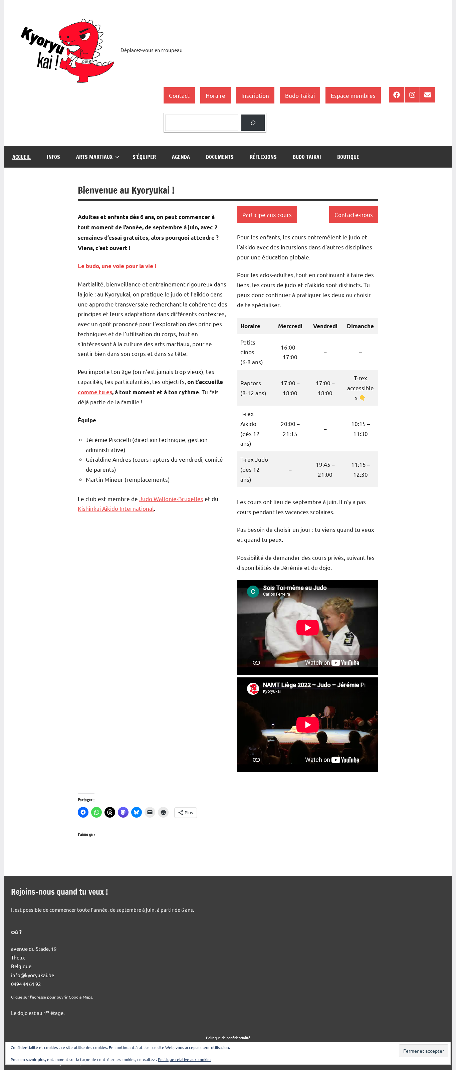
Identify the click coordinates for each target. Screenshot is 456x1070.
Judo (146, 498)
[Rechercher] (253, 123)
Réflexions (263, 157)
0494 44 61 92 (26, 984)
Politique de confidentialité (228, 1037)
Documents (220, 157)
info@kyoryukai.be (32, 975)
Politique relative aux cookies (184, 1059)
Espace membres (353, 95)
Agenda (181, 157)
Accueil (21, 157)
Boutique (348, 157)
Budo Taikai (300, 95)
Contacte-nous (353, 214)
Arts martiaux (94, 157)
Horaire (215, 95)
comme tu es (95, 392)
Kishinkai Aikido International (116, 508)
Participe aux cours (267, 214)
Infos (53, 157)
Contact (179, 95)
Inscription (255, 95)
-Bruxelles (190, 498)
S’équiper (144, 157)
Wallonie (165, 498)
